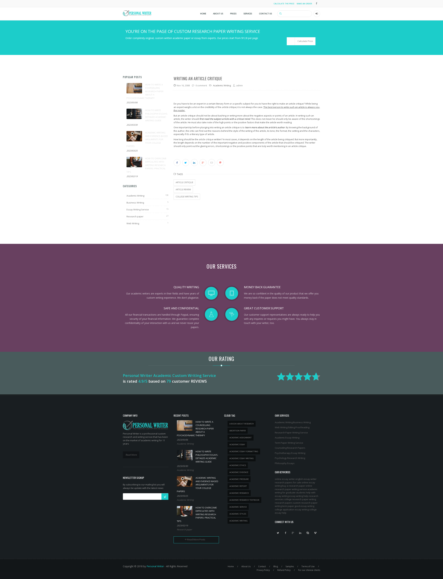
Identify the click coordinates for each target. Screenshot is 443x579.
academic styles (237, 513)
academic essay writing (241, 458)
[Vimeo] (315, 533)
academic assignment (240, 437)
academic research (239, 493)
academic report (238, 486)
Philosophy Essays (285, 463)
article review (183, 189)
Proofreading (302, 427)
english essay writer (306, 479)
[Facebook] (285, 533)
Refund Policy (284, 570)
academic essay (237, 444)
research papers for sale (288, 482)
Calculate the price (284, 3)
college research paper (296, 499)
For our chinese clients (309, 570)
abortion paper (237, 430)
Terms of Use (308, 566)
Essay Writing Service (137, 209)
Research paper (134, 216)
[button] (301, 41)
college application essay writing (292, 509)
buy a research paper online (297, 485)
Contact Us (265, 13)
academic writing (238, 520)
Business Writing (135, 202)
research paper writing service (291, 489)
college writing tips (187, 196)
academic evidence (238, 472)
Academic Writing (135, 195)
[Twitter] (278, 533)
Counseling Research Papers (290, 447)
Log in (317, 13)
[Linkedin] (300, 533)
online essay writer (285, 479)
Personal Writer (155, 566)
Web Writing (132, 223)
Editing (291, 427)
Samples (290, 566)
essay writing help (298, 496)
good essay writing (304, 506)
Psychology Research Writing (290, 458)
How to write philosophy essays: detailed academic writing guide (156, 115)
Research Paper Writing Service (291, 432)
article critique (206, 139)
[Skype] (308, 533)
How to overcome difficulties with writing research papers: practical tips (146, 165)
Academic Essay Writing (287, 437)
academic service (238, 507)
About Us (218, 13)
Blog (275, 566)
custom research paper (305, 502)
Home (203, 13)
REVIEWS (199, 381)
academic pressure (239, 479)
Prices (233, 13)
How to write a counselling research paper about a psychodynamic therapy (144, 91)
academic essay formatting (243, 451)
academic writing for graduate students (296, 491)
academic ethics (237, 465)
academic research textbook (244, 500)
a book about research (241, 423)
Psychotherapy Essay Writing (290, 453)
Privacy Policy (263, 570)
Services (247, 13)
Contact (262, 566)
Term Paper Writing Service (289, 442)
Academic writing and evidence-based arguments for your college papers (147, 139)
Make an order (304, 3)
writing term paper (284, 506)
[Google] (293, 533)
